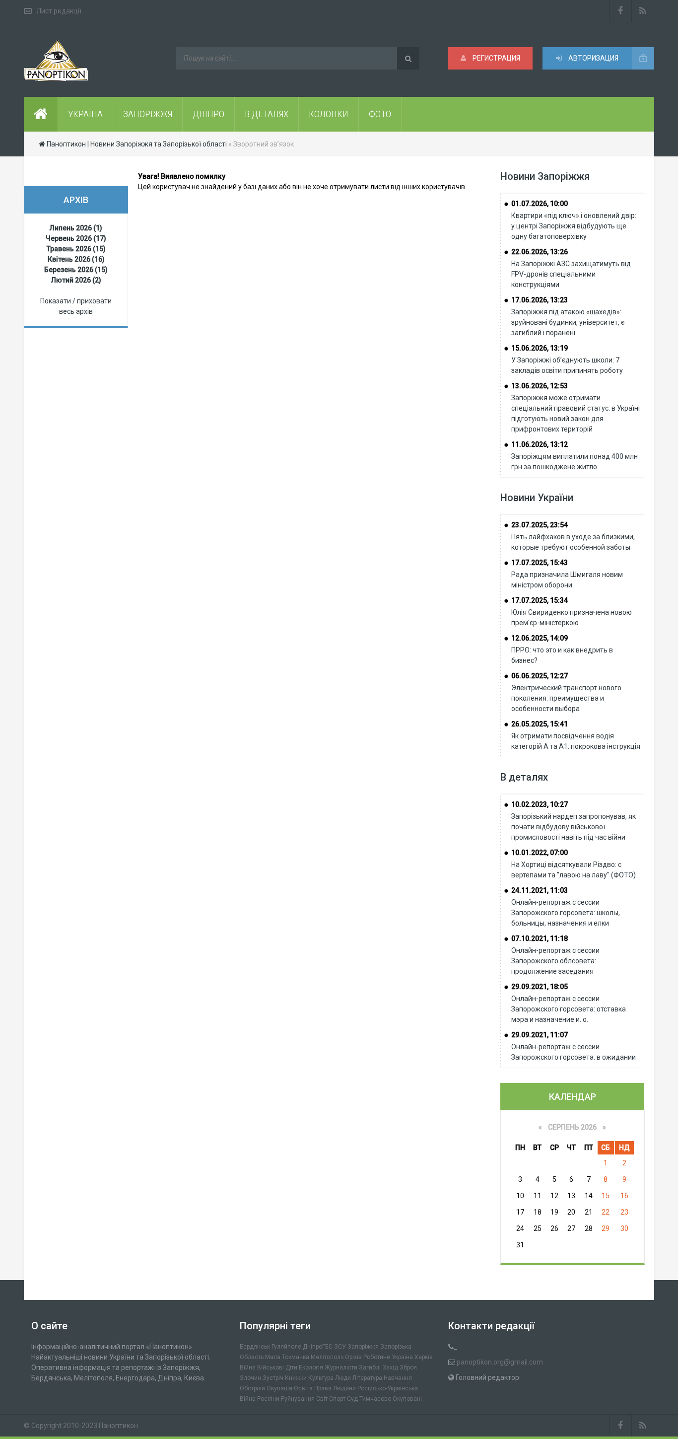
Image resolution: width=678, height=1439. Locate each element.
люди (343, 1377)
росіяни (268, 1398)
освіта (303, 1388)
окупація (279, 1388)
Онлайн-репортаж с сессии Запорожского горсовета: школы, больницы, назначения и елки (565, 912)
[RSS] (643, 11)
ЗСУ (340, 1346)
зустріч (273, 1377)
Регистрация (495, 58)
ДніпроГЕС (318, 1346)
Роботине (376, 1357)
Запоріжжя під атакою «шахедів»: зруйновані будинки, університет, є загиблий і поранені (567, 322)
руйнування (298, 1398)
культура (321, 1377)
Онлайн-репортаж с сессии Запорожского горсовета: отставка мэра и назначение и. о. (568, 1009)
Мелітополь (327, 1357)
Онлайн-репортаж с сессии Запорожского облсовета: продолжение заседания (555, 960)
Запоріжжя (363, 1346)
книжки (296, 1377)
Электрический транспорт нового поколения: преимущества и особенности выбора (566, 698)
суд (352, 1398)
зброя (408, 1367)
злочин (250, 1377)
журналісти (341, 1367)
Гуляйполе (286, 1346)
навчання (398, 1377)
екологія (311, 1367)
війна (248, 1367)
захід (390, 1367)
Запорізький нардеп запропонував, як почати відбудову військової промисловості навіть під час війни (573, 826)
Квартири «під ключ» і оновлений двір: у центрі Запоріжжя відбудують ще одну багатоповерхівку (573, 226)
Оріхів (353, 1357)
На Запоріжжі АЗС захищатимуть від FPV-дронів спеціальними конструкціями (571, 274)
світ (322, 1398)
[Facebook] (620, 11)
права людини (335, 1388)
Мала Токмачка (287, 1357)
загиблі (370, 1367)
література (367, 1377)
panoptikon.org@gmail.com (500, 1362)
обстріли (252, 1388)
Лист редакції (58, 11)
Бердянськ (255, 1346)
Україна (402, 1357)
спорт (337, 1398)
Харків (423, 1357)
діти (291, 1367)
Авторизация (592, 58)
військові (270, 1367)
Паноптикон (118, 1426)
